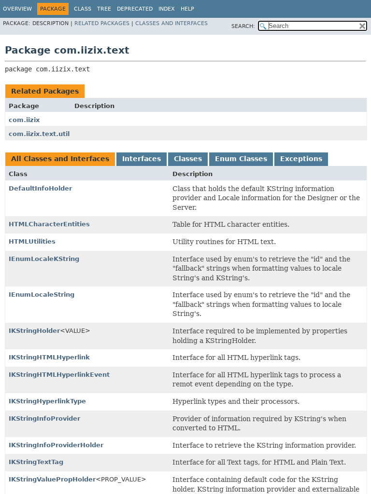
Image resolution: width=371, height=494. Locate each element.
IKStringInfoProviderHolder (56, 445)
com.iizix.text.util (39, 133)
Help (187, 9)
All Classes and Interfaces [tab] (60, 159)
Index (166, 9)
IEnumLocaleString (41, 294)
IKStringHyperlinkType (47, 401)
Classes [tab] (188, 159)
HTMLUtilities (32, 241)
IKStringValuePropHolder (52, 479)
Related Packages (101, 23)
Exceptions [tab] (301, 159)
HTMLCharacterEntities (49, 224)
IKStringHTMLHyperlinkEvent (59, 374)
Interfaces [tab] (141, 159)
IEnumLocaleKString (44, 258)
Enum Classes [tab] (241, 159)
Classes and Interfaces (171, 23)
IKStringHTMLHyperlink (49, 357)
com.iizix (24, 120)
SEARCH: (243, 26)
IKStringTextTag (36, 462)
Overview (17, 9)
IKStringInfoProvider (44, 418)
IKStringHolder (34, 330)
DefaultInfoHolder (40, 188)
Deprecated (135, 9)
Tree (104, 9)
